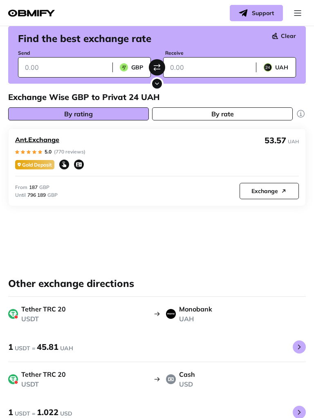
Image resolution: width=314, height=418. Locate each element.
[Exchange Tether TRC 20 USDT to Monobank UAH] (299, 347)
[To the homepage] (31, 13)
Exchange (264, 191)
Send (24, 53)
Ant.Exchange (37, 140)
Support (263, 13)
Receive (174, 53)
